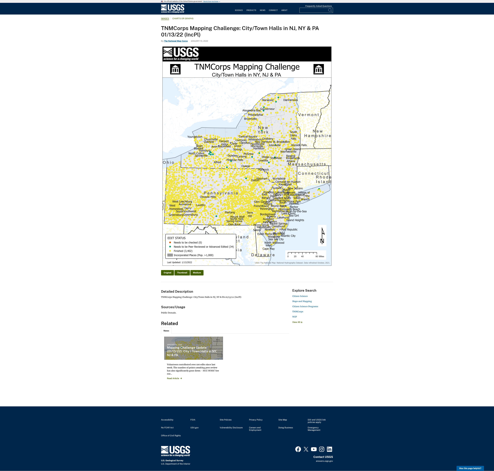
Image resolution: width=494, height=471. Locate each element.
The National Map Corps (176, 41)
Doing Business (285, 428)
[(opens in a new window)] (298, 449)
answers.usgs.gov (324, 461)
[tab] (166, 331)
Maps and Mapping (302, 301)
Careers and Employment (255, 429)
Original (167, 272)
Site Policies (226, 420)
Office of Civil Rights (171, 436)
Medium (197, 272)
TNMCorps (297, 311)
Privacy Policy (256, 420)
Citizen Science (300, 296)
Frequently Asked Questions (318, 6)
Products (251, 10)
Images (165, 18)
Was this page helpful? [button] (470, 468)
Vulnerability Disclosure (231, 428)
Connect (273, 10)
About (284, 10)
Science (239, 10)
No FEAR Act (167, 428)
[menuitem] (239, 8)
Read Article (173, 378)
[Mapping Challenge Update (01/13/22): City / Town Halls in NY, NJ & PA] (193, 348)
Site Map (282, 420)
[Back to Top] (484, 462)
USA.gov (194, 428)
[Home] (172, 12)
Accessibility (167, 420)
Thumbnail (182, 272)
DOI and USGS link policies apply (317, 421)
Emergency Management (314, 429)
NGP (294, 316)
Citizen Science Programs (305, 306)
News (262, 10)
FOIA (192, 420)
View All (296, 322)
